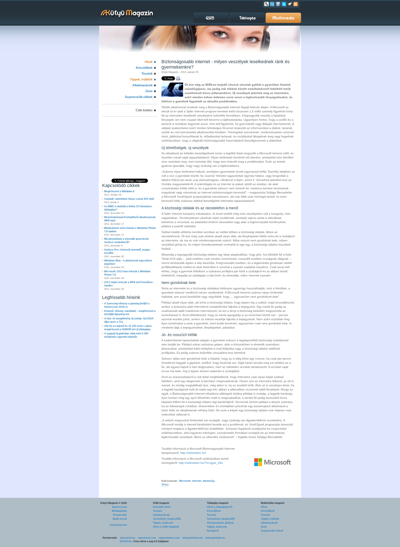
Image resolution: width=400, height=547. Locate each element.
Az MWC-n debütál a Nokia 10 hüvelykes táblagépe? (128, 208)
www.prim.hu (127, 537)
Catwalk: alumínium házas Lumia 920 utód (129, 198)
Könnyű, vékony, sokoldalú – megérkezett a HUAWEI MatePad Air (130, 313)
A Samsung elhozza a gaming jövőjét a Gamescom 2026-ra (127, 305)
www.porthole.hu (215, 537)
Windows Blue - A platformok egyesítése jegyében (128, 262)
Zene (148, 91)
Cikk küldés (144, 110)
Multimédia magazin (272, 503)
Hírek (148, 62)
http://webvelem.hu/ (193, 452)
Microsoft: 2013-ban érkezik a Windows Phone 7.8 (127, 273)
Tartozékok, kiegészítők (167, 518)
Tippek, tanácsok (163, 522)
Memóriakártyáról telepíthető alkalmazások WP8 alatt (130, 219)
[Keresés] (266, 4)
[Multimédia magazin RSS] (295, 4)
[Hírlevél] (272, 4)
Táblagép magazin (217, 503)
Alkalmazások (142, 85)
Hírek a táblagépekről (219, 507)
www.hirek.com (147, 537)
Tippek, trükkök (141, 79)
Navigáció (213, 530)
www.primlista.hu (192, 537)
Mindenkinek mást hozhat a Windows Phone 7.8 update (130, 230)
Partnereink (120, 514)
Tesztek (146, 73)
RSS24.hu (125, 541)
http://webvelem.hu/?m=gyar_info (201, 462)
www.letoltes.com (169, 537)
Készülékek (144, 67)
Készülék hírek (162, 507)
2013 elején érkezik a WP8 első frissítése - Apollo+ (129, 284)
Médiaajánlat (119, 510)
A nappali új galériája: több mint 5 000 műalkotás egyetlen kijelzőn (126, 335)
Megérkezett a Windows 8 (119, 191)
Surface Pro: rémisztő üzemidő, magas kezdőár (127, 251)
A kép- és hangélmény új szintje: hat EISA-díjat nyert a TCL (129, 320)
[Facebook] (278, 4)
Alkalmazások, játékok (220, 522)
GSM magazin (161, 503)
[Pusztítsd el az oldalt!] (290, 4)
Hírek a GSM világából (166, 526)
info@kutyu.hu (118, 524)
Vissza (165, 484)
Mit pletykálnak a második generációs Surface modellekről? (126, 240)
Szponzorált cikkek (138, 97)
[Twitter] (284, 4)
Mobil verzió (120, 518)
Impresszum (119, 507)
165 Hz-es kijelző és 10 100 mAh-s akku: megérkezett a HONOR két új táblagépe (128, 328)
